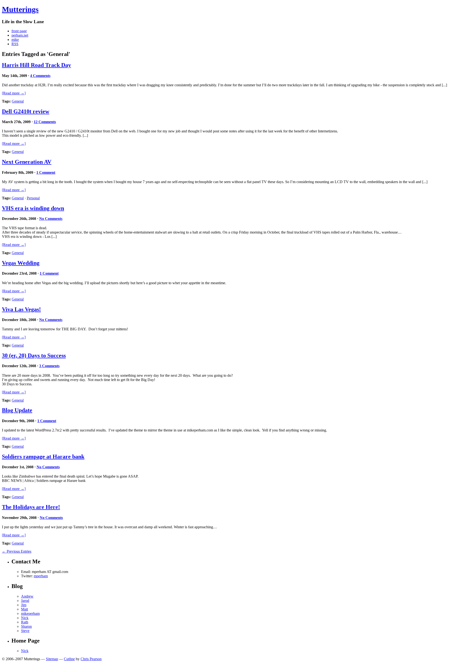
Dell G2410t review (25, 111)
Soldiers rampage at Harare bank (43, 456)
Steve (25, 631)
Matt (24, 609)
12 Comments (45, 122)
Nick (24, 618)
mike (15, 40)
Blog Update (17, 410)
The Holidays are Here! (31, 507)
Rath (24, 622)
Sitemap (52, 659)
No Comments (50, 219)
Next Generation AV (26, 162)
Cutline (69, 659)
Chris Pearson (91, 659)
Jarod (25, 601)
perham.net (19, 35)
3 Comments (49, 366)
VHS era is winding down (33, 208)
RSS (14, 44)
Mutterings (20, 9)
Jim (23, 605)
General (18, 101)
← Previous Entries (16, 551)
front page (19, 31)
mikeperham (30, 613)
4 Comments (40, 76)
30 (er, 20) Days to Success (34, 355)
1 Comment (45, 172)
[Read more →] (14, 93)
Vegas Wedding (20, 263)
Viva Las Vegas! (21, 309)
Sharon (26, 626)
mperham (41, 576)
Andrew (27, 596)
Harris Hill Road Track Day (36, 65)
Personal (33, 198)
